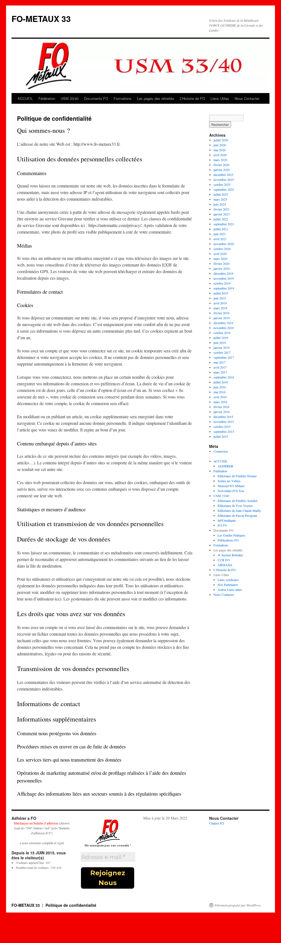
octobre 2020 (222, 248)
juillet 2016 (220, 382)
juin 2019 (219, 298)
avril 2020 (220, 253)
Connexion (220, 451)
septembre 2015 (223, 431)
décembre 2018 (223, 323)
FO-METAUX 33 (41, 18)
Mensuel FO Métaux (231, 486)
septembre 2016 (223, 377)
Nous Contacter (247, 98)
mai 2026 (219, 150)
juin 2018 (219, 342)
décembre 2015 (223, 416)
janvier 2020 (221, 268)
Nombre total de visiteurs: (33, 867)
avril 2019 (220, 303)
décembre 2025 (223, 174)
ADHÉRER (225, 466)
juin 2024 (219, 204)
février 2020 (221, 263)
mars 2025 (220, 199)
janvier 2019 (221, 318)
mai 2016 (219, 392)
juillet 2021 (220, 229)
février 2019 (221, 313)
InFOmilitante (227, 520)
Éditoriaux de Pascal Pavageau (237, 515)
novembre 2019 (223, 278)
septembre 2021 (223, 224)
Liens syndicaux (228, 579)
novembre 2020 (223, 244)
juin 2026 (219, 145)
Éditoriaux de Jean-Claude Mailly (239, 510)
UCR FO (224, 560)
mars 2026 (220, 160)
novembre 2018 (223, 327)
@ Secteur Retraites (230, 555)
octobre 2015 (222, 426)
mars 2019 (220, 308)
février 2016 (221, 407)
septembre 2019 (223, 288)
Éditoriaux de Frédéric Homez (237, 476)
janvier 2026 (221, 169)
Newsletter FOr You (231, 491)
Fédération (46, 98)
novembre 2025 (223, 179)
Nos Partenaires (228, 584)
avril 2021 (220, 239)
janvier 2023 (221, 214)
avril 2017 (220, 367)
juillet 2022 (220, 219)
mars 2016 (220, 402)
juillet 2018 (220, 337)
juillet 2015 (220, 436)
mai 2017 (219, 362)
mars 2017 (220, 372)
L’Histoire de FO (192, 98)
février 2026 (221, 164)
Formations (122, 98)
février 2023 (221, 209)
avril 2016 (220, 397)
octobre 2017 (222, 352)
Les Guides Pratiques (231, 535)
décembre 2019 (223, 273)
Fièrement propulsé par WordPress (238, 905)
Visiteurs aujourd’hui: (31, 862)
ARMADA (225, 565)
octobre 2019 (222, 283)
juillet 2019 (220, 293)
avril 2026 (220, 155)
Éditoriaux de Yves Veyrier (235, 505)
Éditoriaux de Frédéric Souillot (237, 500)
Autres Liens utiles (230, 589)
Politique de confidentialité (71, 905)
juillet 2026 (220, 140)
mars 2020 (220, 258)
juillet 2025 (220, 194)
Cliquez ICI (216, 823)
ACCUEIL (25, 98)
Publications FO (228, 540)
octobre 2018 (222, 332)
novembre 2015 (223, 421)
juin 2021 (219, 234)
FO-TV (222, 525)
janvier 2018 (221, 347)
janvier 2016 (221, 411)
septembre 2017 (223, 357)
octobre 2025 (222, 184)
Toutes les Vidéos (229, 481)
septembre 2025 (223, 189)
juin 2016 (219, 387)
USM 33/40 (69, 98)
